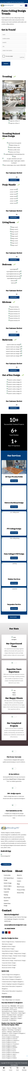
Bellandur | (20, 1007)
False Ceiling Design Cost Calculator (11, 999)
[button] (14, 125)
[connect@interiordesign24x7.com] (3, 925)
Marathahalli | (5, 1007)
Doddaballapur (13, 1020)
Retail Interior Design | (20, 960)
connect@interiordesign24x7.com (15, 925)
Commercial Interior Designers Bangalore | (13, 981)
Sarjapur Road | (13, 1007)
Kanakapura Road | (12, 1014)
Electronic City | (6, 1006)
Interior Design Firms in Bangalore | (11, 974)
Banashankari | (5, 1016)
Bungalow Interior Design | (9, 946)
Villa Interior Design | (7, 944)
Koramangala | (5, 1009)
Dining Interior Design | (20, 953)
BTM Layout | (13, 1009)
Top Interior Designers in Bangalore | (11, 977)
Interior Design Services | (8, 941)
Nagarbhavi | (13, 1018)
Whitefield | (13, 1006)
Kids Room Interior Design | (9, 958)
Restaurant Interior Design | (9, 965)
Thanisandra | (14, 1013)
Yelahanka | (21, 1011)
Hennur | (4, 1014)
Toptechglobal (14, 1065)
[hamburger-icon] (21, 5)
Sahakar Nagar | (6, 1013)
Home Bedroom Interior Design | (10, 951)
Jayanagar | (20, 1014)
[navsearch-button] (26, 5)
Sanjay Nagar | (22, 1013)
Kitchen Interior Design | (8, 948)
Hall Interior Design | (7, 955)
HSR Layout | (20, 1006)
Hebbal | (15, 1011)
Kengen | (20, 1018)
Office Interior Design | (8, 960)
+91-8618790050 (9, 928)
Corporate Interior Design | (9, 963)
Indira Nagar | (13, 1016)
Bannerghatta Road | (7, 1011)
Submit (6, 63)
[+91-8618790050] (3, 928)
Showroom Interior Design (8, 967)
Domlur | (20, 1016)
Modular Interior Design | (19, 955)
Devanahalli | (5, 1020)
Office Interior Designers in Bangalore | (12, 979)
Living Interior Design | (7, 953)
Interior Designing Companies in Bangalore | (13, 984)
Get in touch (14, 480)
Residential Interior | (20, 941)
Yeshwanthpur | (6, 1018)
